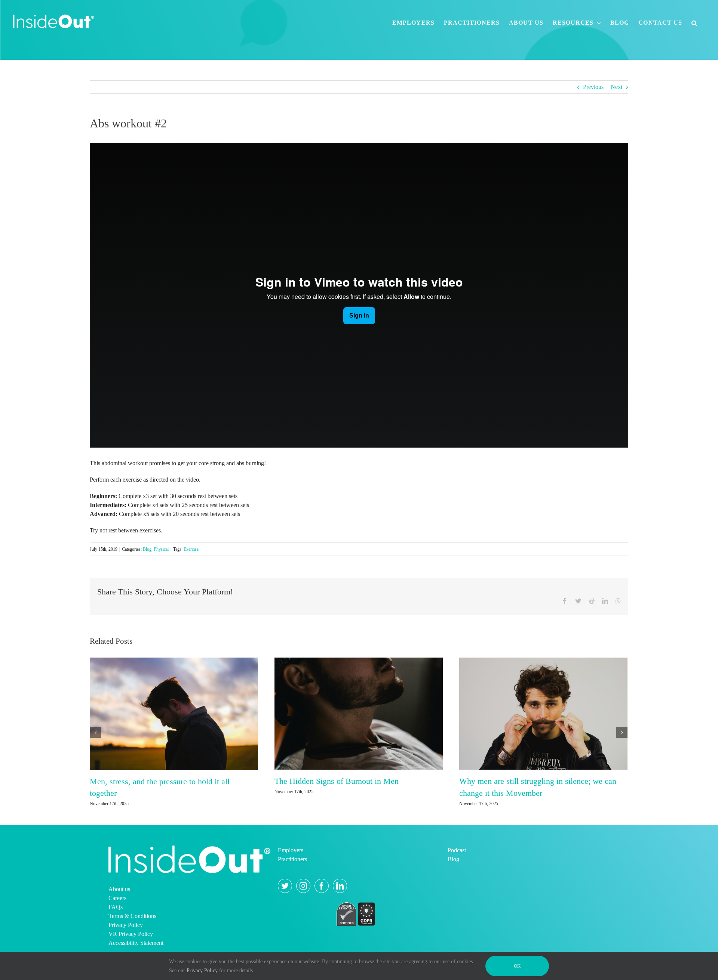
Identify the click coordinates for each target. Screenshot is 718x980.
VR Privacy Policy (130, 934)
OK (517, 966)
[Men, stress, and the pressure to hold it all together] (174, 713)
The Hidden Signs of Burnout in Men (336, 781)
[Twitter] (285, 886)
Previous (593, 87)
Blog (147, 549)
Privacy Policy (125, 925)
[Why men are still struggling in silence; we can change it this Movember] (543, 713)
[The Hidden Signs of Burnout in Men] (358, 713)
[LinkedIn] (340, 886)
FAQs (115, 907)
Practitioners (292, 859)
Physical (161, 549)
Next (616, 87)
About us (119, 889)
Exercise (191, 549)
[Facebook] (321, 886)
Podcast (457, 850)
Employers (290, 850)
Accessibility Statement (135, 943)
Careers (117, 898)
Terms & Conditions (132, 916)
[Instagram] (303, 886)
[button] (694, 22)
